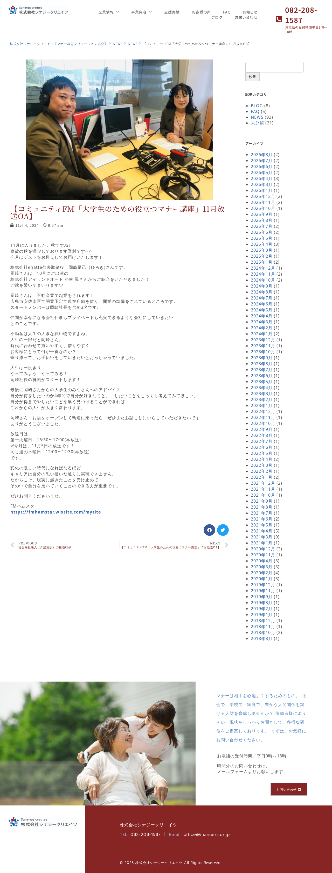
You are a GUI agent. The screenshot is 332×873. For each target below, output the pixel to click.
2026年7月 (262, 160)
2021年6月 (262, 519)
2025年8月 (262, 220)
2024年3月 (262, 322)
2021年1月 (262, 543)
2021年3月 (262, 537)
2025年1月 (262, 262)
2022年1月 (262, 477)
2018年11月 (263, 626)
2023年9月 (262, 358)
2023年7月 (262, 369)
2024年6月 (262, 304)
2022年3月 (262, 465)
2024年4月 (262, 316)
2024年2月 (262, 328)
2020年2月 (262, 573)
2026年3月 (262, 184)
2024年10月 (263, 280)
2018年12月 (263, 620)
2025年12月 (263, 196)
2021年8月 (262, 507)
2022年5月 (262, 453)
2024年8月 (262, 292)
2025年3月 (262, 250)
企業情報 (106, 12)
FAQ (227, 12)
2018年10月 (263, 632)
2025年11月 (263, 202)
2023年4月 (262, 387)
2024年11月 (263, 274)
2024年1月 (262, 334)
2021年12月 (263, 483)
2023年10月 (263, 352)
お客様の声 (201, 12)
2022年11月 (263, 417)
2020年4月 (262, 561)
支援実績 (172, 12)
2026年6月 (262, 166)
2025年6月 (262, 232)
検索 (252, 77)
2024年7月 (262, 298)
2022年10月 (263, 423)
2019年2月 (262, 608)
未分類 (257, 123)
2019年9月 (262, 596)
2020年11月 (263, 555)
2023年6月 (262, 375)
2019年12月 (263, 585)
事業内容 (139, 12)
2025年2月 (262, 256)
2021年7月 (262, 513)
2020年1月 (262, 579)
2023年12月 (263, 340)
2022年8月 (262, 435)
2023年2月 (262, 399)
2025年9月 (262, 214)
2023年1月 (262, 405)
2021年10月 (263, 495)
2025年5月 (262, 238)
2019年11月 (263, 591)
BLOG (257, 106)
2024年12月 (263, 268)
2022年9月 (262, 429)
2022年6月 (262, 447)
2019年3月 (262, 602)
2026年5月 (262, 172)
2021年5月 (262, 525)
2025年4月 (262, 244)
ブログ (217, 17)
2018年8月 (262, 638)
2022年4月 (262, 459)
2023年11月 (263, 346)
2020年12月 (263, 549)
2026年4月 (262, 178)
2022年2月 (262, 471)
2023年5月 (262, 381)
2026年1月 (262, 190)
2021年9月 (262, 501)
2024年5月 (262, 310)
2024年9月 (262, 286)
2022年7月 (262, 441)
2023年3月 (262, 393)
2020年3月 (262, 567)
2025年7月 (262, 226)
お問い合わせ (246, 17)
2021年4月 (262, 531)
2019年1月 (262, 614)
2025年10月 (263, 208)
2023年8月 (262, 363)
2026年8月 (262, 154)
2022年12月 (263, 411)
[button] (209, 530)
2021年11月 (263, 489)
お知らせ (250, 12)
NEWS (257, 117)
